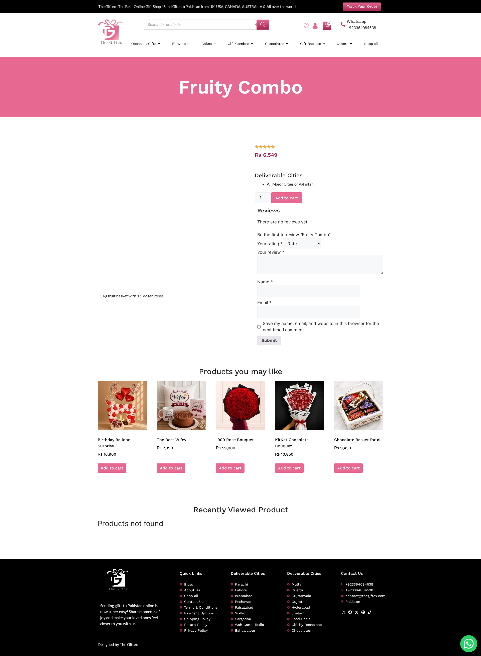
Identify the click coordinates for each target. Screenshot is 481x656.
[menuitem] (146, 41)
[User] (315, 26)
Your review (270, 252)
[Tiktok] (369, 612)
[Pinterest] (363, 612)
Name (265, 281)
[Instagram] (343, 612)
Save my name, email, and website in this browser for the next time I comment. (321, 327)
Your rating (270, 243)
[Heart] (306, 26)
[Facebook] (350, 612)
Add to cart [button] (112, 468)
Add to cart (286, 198)
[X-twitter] (356, 612)
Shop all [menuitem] (371, 44)
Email (264, 302)
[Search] (263, 25)
